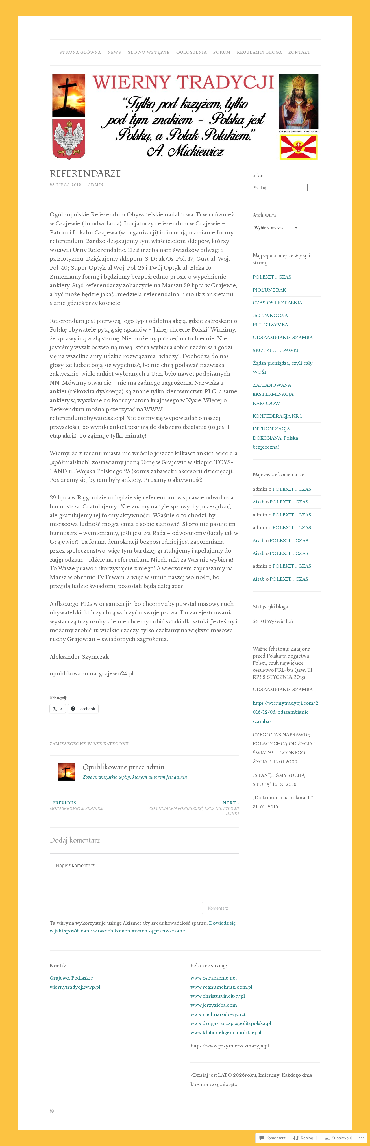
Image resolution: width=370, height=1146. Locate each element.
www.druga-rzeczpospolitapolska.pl (230, 1023)
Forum (221, 52)
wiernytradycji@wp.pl (75, 987)
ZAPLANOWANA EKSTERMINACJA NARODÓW (273, 394)
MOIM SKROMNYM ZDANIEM (76, 805)
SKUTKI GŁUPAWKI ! (277, 350)
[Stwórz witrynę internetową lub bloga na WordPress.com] (52, 1111)
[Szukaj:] (280, 187)
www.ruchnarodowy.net (217, 1014)
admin (96, 185)
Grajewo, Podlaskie (71, 978)
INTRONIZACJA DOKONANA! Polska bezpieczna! (275, 438)
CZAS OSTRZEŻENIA (277, 303)
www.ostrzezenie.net (213, 978)
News (114, 52)
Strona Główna (80, 52)
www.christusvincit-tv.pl (217, 996)
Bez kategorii (111, 744)
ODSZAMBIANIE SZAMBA (283, 337)
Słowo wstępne (149, 52)
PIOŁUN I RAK (269, 290)
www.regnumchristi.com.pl (221, 987)
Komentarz (218, 908)
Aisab (258, 502)
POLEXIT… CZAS (272, 277)
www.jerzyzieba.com (213, 1005)
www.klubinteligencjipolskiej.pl (225, 1032)
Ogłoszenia (191, 52)
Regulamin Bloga (259, 52)
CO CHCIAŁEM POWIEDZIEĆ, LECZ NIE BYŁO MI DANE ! (194, 808)
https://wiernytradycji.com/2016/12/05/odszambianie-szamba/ (285, 712)
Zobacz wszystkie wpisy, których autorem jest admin (135, 777)
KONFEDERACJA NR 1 (277, 416)
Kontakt (299, 52)
